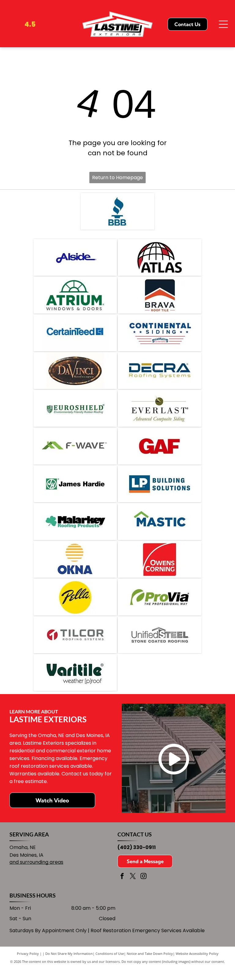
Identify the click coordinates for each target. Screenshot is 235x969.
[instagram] (143, 876)
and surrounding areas (36, 862)
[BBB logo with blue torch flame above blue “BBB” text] (117, 211)
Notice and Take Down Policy (150, 953)
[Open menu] (223, 24)
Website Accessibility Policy (197, 953)
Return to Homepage (117, 177)
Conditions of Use (109, 953)
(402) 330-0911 (137, 847)
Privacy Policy (28, 953)
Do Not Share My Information (69, 953)
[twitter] (132, 876)
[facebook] (122, 876)
